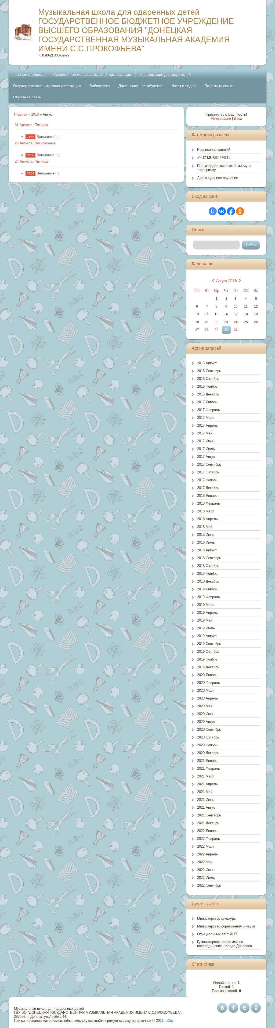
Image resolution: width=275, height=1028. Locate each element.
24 (236, 322)
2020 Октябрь (208, 737)
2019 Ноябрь (207, 659)
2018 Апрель (207, 519)
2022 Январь (207, 831)
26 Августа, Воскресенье (35, 143)
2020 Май (204, 706)
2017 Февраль (208, 410)
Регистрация (221, 118)
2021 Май (204, 792)
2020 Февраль (208, 683)
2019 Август (207, 636)
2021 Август (207, 807)
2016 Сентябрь (209, 371)
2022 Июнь (206, 870)
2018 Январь (207, 496)
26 (256, 322)
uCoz (170, 1021)
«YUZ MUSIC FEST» (213, 158)
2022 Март (205, 846)
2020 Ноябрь (207, 745)
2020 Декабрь (208, 753)
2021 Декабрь (208, 823)
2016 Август (207, 363)
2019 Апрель (207, 613)
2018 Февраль (208, 503)
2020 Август (207, 722)
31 (236, 330)
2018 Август (207, 550)
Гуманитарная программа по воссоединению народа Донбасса (224, 944)
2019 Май (204, 620)
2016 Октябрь (208, 379)
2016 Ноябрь (207, 386)
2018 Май (204, 527)
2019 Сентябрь (209, 644)
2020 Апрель (207, 698)
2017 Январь (207, 402)
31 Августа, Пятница (31, 125)
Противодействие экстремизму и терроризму (224, 168)
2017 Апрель (207, 425)
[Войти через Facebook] (231, 211)
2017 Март (205, 418)
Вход (238, 118)
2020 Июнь (206, 714)
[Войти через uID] (213, 211)
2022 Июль (206, 878)
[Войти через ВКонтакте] (222, 211)
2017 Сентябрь (209, 464)
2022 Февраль (208, 839)
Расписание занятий (213, 150)
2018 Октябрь (208, 566)
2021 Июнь (206, 800)
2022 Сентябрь (209, 885)
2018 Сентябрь (209, 558)
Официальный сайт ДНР (217, 934)
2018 (35, 114)
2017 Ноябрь (207, 480)
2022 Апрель (207, 854)
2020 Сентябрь (209, 729)
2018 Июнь (206, 535)
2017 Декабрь (208, 488)
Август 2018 (226, 280)
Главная (20, 114)
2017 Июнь (206, 441)
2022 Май (204, 862)
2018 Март (205, 511)
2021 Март (205, 776)
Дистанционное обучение (217, 178)
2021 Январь (207, 761)
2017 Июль (206, 449)
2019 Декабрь (208, 667)
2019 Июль (206, 628)
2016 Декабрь (208, 394)
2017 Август (207, 457)
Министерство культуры (216, 918)
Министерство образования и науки (226, 926)
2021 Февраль (208, 768)
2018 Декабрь (208, 581)
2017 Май (204, 433)
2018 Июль (206, 542)
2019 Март (205, 605)
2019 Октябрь (208, 651)
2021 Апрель (207, 784)
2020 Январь (207, 675)
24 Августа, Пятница (31, 161)
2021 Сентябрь (209, 815)
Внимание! (46, 136)
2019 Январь (207, 589)
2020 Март (205, 690)
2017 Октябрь (208, 472)
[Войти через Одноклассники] (240, 211)
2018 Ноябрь (207, 574)
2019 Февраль (208, 597)
